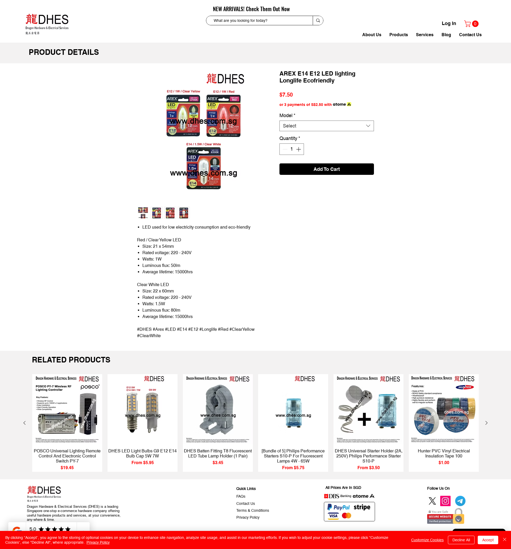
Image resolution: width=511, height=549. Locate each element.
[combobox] (326, 126)
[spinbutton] (292, 149)
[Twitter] (432, 501)
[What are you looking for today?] (318, 20)
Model (287, 115)
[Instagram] (445, 501)
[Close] (504, 540)
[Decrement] (284, 149)
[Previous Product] (24, 423)
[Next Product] (486, 423)
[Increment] (299, 149)
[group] (255, 423)
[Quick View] (67, 409)
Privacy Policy (98, 542)
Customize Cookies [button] (427, 540)
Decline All (461, 540)
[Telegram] (460, 501)
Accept (488, 540)
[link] (472, 23)
